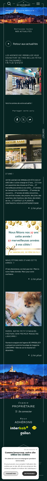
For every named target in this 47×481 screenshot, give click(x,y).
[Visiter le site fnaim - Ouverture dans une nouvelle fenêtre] (34, 428)
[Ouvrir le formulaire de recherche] (9, 4)
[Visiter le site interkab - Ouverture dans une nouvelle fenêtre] (19, 427)
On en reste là (29, 449)
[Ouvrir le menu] (38, 3)
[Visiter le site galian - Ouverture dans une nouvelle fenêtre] (25, 433)
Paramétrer (11, 473)
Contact (43, 134)
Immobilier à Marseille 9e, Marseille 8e (20, 10)
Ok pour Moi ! (29, 473)
